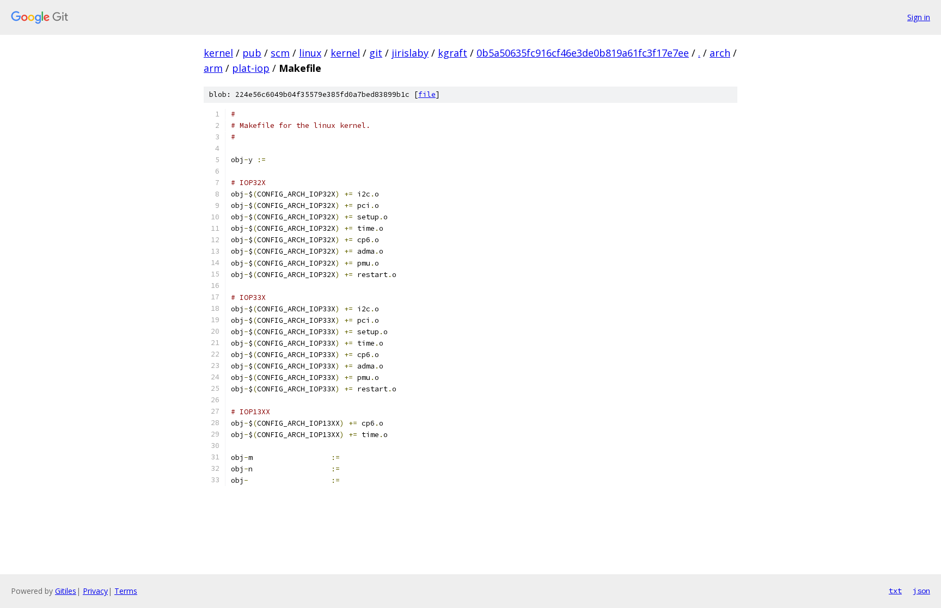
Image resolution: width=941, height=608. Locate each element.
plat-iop (251, 68)
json (921, 590)
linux (310, 52)
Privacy (95, 591)
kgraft (452, 52)
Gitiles (65, 591)
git (375, 52)
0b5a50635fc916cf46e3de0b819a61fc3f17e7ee (582, 52)
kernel (218, 52)
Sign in (918, 17)
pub (251, 52)
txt (895, 590)
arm (213, 68)
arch (720, 52)
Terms (125, 591)
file (427, 94)
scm (280, 52)
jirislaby (410, 52)
